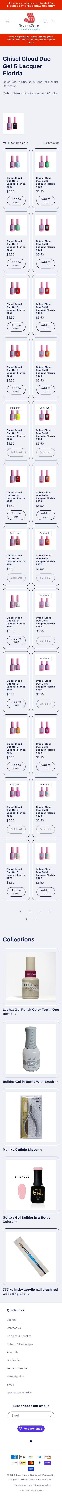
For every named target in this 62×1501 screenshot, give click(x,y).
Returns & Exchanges (20, 1344)
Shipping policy (43, 1485)
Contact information (32, 1490)
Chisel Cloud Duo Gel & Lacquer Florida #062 (45, 560)
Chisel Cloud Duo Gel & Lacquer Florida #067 (16, 748)
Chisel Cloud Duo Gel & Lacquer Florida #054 (45, 308)
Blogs (10, 1384)
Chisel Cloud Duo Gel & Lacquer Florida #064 (45, 622)
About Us (12, 1352)
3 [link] (40, 911)
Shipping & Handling (19, 1336)
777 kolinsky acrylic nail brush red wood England (30, 1292)
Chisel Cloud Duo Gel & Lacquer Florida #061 (16, 560)
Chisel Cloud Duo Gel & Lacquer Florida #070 (45, 811)
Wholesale (13, 1360)
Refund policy (15, 1376)
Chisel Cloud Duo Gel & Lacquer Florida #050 (45, 182)
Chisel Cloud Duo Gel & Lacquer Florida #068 (45, 748)
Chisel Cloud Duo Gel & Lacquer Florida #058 (45, 434)
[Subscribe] (50, 1416)
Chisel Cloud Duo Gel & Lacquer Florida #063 (16, 622)
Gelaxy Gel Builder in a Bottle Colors (27, 1219)
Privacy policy (45, 1479)
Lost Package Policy (19, 1392)
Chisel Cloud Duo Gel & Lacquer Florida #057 (16, 434)
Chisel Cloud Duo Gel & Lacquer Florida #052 (45, 245)
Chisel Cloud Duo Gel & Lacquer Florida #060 (45, 497)
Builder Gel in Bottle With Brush (28, 1081)
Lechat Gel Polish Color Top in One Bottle (31, 1012)
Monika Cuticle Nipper (21, 1149)
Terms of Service (17, 1368)
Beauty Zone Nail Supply (29, 1475)
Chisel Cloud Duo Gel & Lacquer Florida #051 (16, 245)
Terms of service (23, 1485)
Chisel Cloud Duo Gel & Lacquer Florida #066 (45, 685)
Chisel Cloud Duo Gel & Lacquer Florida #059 (16, 497)
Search (11, 1320)
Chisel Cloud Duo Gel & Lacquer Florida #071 (16, 873)
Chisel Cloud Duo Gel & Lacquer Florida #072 (45, 873)
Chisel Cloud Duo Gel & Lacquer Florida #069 (16, 811)
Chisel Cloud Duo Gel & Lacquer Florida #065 (16, 685)
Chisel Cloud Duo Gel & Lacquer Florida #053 (16, 308)
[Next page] (36, 919)
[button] (7, 22)
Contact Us (14, 1328)
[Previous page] (10, 912)
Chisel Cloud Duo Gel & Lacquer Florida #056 (45, 371)
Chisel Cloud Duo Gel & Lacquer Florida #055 (16, 371)
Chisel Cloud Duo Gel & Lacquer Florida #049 (16, 182)
